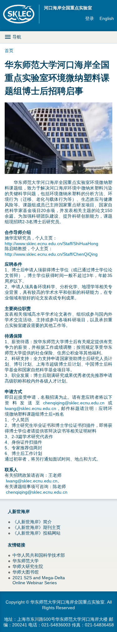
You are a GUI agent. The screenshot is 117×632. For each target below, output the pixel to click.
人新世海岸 (19, 511)
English (107, 18)
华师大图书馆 (25, 572)
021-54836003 (56, 624)
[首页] (21, 14)
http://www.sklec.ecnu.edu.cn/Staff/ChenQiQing (51, 254)
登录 (89, 18)
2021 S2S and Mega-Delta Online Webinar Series (38, 580)
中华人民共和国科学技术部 (38, 555)
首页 (9, 50)
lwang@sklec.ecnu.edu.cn (30, 408)
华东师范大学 (25, 560)
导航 (16, 36)
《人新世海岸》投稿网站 (36, 533)
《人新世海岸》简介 (32, 521)
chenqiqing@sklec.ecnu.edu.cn (74, 402)
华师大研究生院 (27, 566)
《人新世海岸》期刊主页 (36, 527)
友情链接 (16, 544)
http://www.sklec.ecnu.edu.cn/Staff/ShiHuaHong (51, 243)
